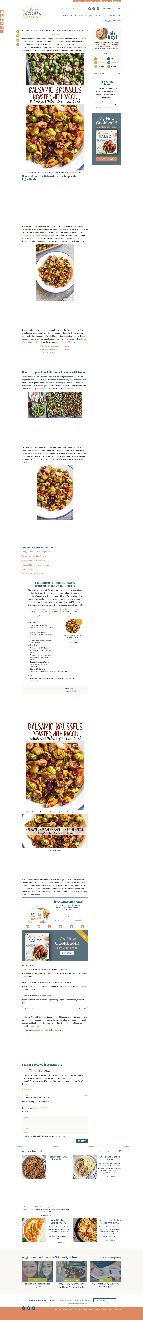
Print (79, 623)
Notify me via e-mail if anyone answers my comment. (45, 1136)
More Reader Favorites (109, 1151)
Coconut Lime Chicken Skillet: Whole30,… (110, 1221)
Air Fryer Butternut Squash (33, 574)
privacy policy (78, 920)
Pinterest (44, 1030)
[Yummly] (2, 19)
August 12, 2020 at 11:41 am (38, 1071)
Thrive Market (68, 342)
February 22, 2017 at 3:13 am (38, 1097)
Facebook (35, 1030)
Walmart (25, 342)
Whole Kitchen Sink (32, 12)
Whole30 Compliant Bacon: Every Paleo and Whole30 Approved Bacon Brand (47, 982)
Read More (106, 54)
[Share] (2, 31)
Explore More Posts (111, 1258)
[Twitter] (2, 23)
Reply (86, 1069)
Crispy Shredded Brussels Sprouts (36, 551)
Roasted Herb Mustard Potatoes (35, 565)
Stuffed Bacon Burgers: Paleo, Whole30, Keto (37, 995)
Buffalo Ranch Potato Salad (33, 560)
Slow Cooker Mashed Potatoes (35, 556)
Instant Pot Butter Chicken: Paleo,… (59, 1221)
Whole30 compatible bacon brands (40, 235)
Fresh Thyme (38, 342)
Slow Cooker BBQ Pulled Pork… (59, 1158)
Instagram (56, 1030)
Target (84, 339)
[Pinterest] (2, 16)
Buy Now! (67, 953)
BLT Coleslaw (27, 569)
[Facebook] (2, 12)
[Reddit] (2, 27)
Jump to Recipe (55, 34)
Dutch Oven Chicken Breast (110, 1158)
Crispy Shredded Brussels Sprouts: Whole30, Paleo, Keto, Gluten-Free (44, 969)
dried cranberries (36, 238)
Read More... (35, 1026)
